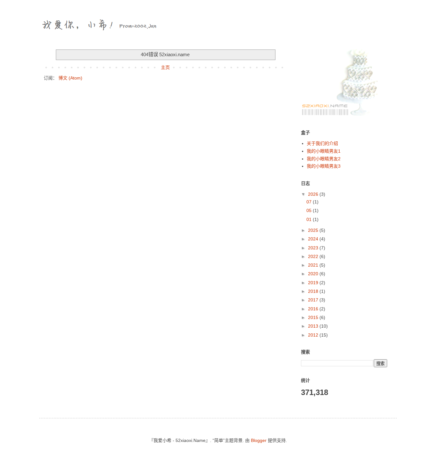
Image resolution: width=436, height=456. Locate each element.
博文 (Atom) (70, 77)
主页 (165, 67)
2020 (313, 273)
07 (309, 201)
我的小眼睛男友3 (324, 166)
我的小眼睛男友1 (324, 151)
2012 (313, 335)
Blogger (259, 440)
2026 (313, 194)
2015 (313, 317)
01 (309, 219)
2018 (313, 291)
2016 (313, 308)
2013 (313, 326)
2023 (313, 247)
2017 (313, 299)
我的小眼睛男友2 (324, 158)
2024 (313, 238)
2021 (313, 265)
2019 (313, 282)
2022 (313, 256)
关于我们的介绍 (322, 143)
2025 (313, 230)
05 (309, 210)
